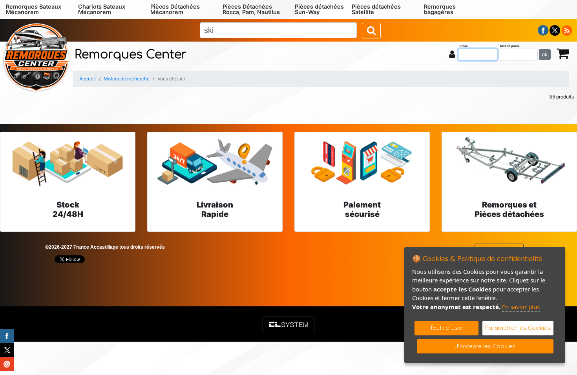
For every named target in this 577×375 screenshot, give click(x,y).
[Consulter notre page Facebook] (543, 30)
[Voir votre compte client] (452, 54)
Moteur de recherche (127, 79)
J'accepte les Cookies (485, 346)
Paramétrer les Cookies (518, 327)
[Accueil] (36, 56)
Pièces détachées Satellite (376, 9)
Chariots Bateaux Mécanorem (101, 9)
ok (545, 54)
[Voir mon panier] (563, 53)
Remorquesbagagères (440, 9)
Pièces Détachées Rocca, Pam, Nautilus (251, 9)
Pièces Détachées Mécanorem (175, 9)
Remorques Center (130, 54)
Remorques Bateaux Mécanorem (33, 9)
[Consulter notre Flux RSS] (566, 30)
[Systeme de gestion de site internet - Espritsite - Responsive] (288, 324)
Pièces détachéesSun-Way (319, 9)
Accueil (87, 79)
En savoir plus (521, 307)
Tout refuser (447, 327)
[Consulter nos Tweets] (555, 30)
